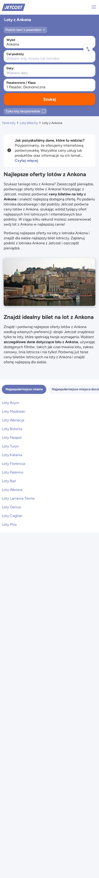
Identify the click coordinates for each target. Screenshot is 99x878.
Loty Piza (9, 524)
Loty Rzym (10, 403)
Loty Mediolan (13, 411)
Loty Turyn (10, 446)
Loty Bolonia (12, 429)
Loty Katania (12, 455)
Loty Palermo (12, 472)
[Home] (13, 7)
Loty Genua (11, 507)
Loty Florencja (13, 463)
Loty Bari (9, 481)
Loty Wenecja (13, 420)
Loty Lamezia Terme (18, 498)
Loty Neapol (12, 437)
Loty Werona (12, 489)
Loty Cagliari (12, 516)
